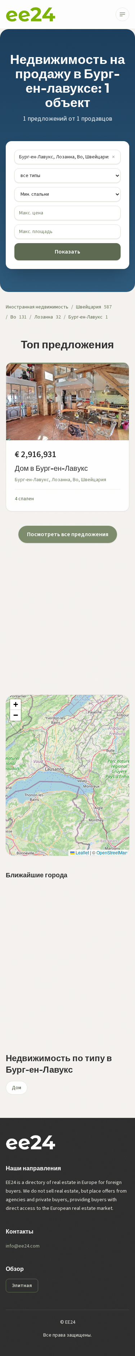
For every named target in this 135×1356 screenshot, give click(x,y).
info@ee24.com (23, 1246)
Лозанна (43, 317)
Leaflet (82, 852)
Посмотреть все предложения (67, 534)
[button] (15, 704)
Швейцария (88, 307)
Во (13, 317)
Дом (16, 1087)
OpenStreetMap (111, 852)
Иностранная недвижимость (37, 307)
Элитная (22, 1285)
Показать (67, 252)
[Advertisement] (67, 610)
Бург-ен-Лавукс (85, 317)
